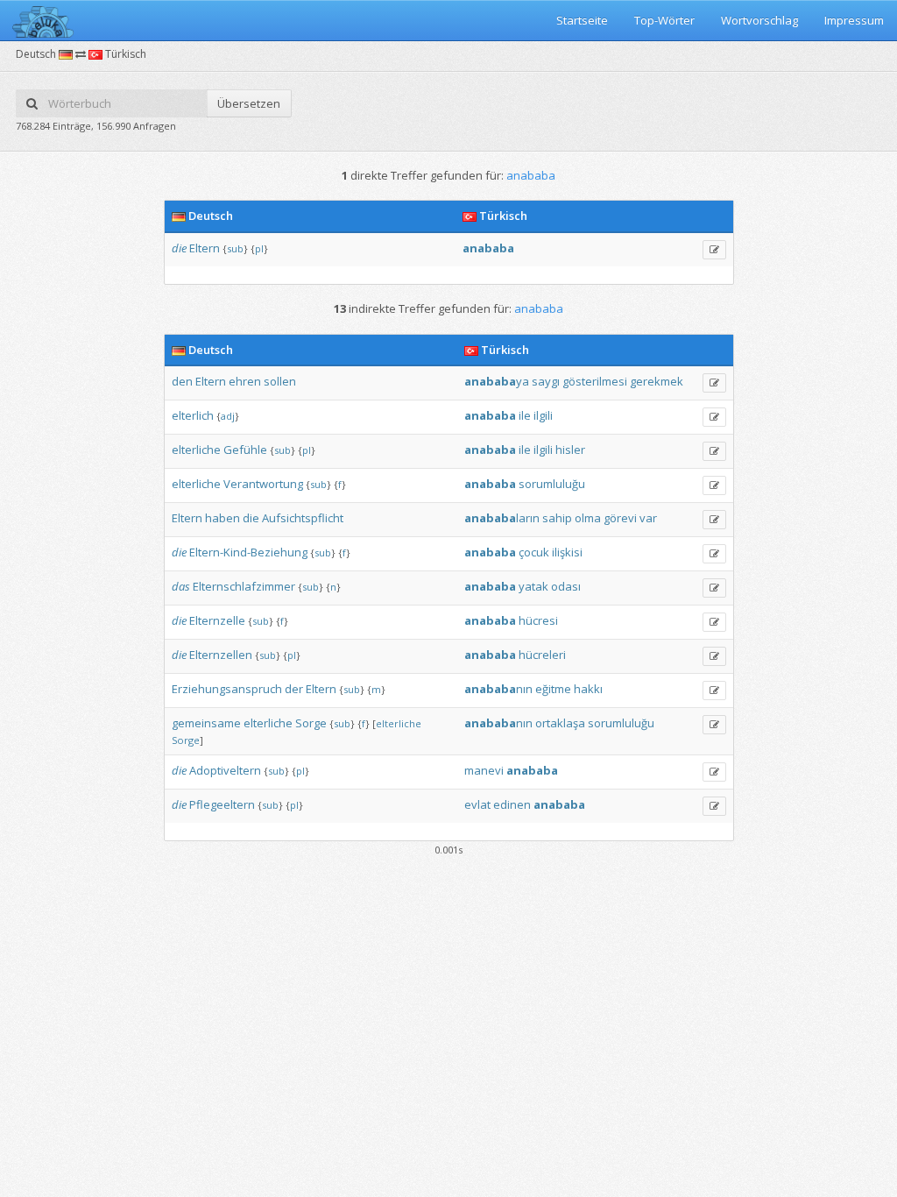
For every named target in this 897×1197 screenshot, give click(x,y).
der (294, 689)
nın (498, 689)
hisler (570, 449)
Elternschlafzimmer (244, 586)
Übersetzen (248, 103)
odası (566, 586)
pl (259, 248)
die (179, 248)
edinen (512, 804)
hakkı (588, 689)
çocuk (534, 552)
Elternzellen (220, 654)
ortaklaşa (560, 723)
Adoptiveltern (225, 770)
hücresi (538, 620)
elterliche (196, 449)
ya (496, 381)
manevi (484, 770)
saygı (546, 381)
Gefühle (245, 449)
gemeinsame (206, 723)
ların (502, 518)
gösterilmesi (594, 381)
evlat (477, 804)
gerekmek (656, 381)
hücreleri (542, 654)
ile (525, 415)
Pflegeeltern (222, 804)
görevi (620, 518)
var (648, 518)
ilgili (543, 415)
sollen (280, 381)
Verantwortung (263, 484)
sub (235, 248)
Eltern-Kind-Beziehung (248, 552)
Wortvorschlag (759, 20)
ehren (245, 381)
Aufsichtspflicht (302, 518)
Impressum (854, 20)
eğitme (553, 689)
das (181, 586)
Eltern (204, 248)
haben (222, 518)
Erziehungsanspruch (227, 689)
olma (588, 518)
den (182, 381)
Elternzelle (217, 620)
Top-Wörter (664, 20)
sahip (557, 518)
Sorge (311, 723)
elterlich (193, 415)
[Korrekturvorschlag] (714, 249)
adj (228, 415)
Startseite (582, 20)
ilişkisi (567, 552)
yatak (533, 586)
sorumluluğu (552, 484)
